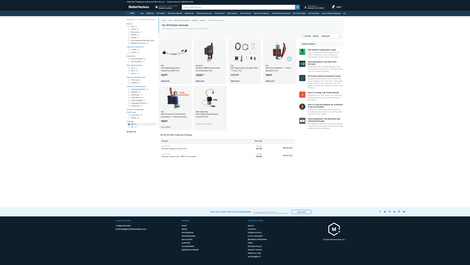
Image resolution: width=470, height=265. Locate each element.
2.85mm (135, 52)
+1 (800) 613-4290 (186, 2)
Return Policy (255, 246)
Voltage (202, 20)
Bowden (135, 118)
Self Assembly (138, 61)
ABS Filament (232, 13)
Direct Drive (137, 115)
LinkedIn (394, 211)
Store (170, 20)
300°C (135, 71)
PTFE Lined (136, 80)
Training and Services (204, 13)
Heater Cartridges (138, 100)
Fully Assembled (138, 59)
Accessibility (254, 257)
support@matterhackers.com (131, 229)
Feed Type (131, 112)
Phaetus (135, 35)
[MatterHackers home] (139, 7)
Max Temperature (135, 65)
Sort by (315, 36)
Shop (184, 226)
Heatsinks (136, 92)
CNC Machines (313, 13)
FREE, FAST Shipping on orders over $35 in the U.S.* (146, 2)
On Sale (308, 36)
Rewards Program (257, 239)
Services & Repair (190, 250)
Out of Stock (165, 127)
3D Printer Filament (175, 13)
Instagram (390, 211)
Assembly (131, 56)
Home (164, 20)
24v (134, 127)
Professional (188, 236)
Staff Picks (150, 13)
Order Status (254, 233)
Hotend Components (136, 86)
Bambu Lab (189, 13)
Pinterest (399, 211)
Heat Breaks (136, 95)
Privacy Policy (255, 250)
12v (133, 124)
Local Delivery (255, 236)
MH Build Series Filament (281, 13)
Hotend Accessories (135, 109)
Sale (141, 13)
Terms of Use (254, 253)
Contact (252, 229)
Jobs (250, 243)
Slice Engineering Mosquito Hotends (143, 40)
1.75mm (135, 50)
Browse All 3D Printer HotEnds (141, 19)
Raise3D (135, 38)
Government (188, 246)
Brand (129, 24)
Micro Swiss (137, 32)
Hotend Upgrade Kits (140, 89)
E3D (134, 26)
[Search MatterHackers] (297, 7)
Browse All (131, 131)
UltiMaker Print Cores (140, 43)
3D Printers (161, 13)
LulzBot (135, 29)
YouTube (404, 211)
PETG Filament (245, 13)
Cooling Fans (137, 106)
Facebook (380, 211)
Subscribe (301, 212)
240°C (134, 68)
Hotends (195, 20)
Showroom (187, 233)
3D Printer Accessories (181, 20)
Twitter (385, 211)
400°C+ (135, 73)
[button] (166, 7)
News (184, 229)
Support (186, 243)
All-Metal (136, 83)
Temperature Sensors (140, 103)
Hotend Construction (136, 77)
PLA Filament (220, 13)
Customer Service (173, 2)
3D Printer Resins (299, 13)
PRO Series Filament (261, 13)
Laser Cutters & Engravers (331, 13)
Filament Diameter (135, 47)
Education (187, 239)
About (251, 226)
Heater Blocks (137, 97)
